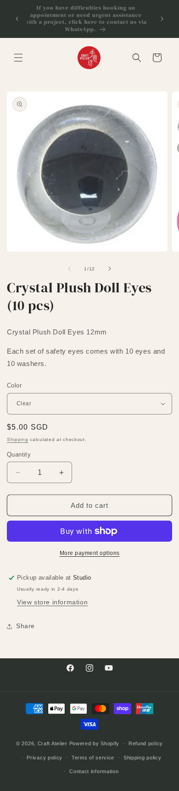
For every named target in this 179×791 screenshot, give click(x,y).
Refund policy (146, 743)
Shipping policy (142, 757)
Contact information (93, 771)
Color (14, 385)
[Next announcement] (162, 19)
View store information (52, 602)
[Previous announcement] (17, 19)
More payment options (90, 553)
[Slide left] (69, 268)
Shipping (17, 439)
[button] (18, 58)
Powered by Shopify (94, 743)
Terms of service (93, 757)
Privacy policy (44, 757)
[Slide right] (110, 268)
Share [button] (25, 626)
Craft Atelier (52, 743)
